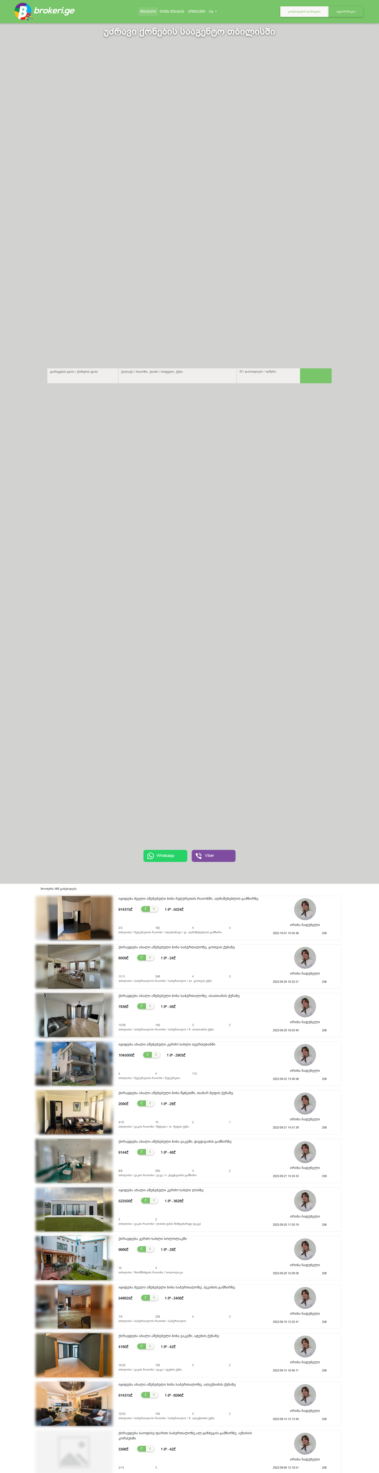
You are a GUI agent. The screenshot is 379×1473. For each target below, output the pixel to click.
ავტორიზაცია (346, 11)
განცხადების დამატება (304, 11)
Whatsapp (165, 855)
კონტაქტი (196, 11)
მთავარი (149, 11)
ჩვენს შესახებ (172, 11)
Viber (209, 855)
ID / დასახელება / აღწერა (258, 371)
